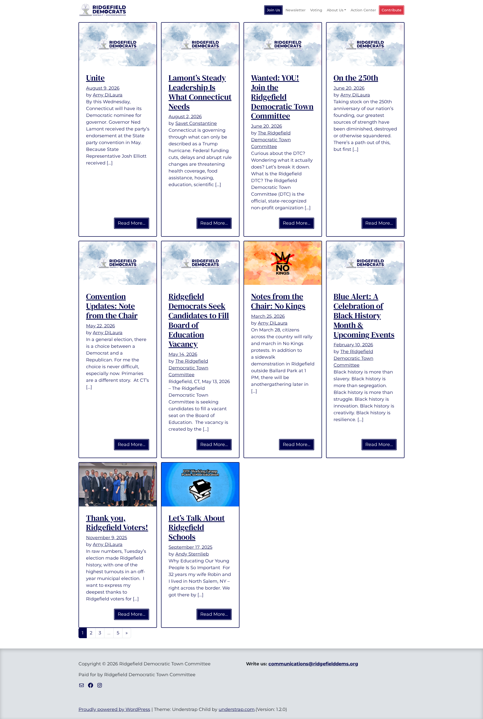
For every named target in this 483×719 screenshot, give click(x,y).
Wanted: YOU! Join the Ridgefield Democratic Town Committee (282, 96)
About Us (335, 10)
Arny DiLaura (108, 95)
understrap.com (237, 709)
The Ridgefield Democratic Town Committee (271, 139)
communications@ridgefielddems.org (313, 664)
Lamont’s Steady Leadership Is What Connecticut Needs (200, 92)
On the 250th (356, 77)
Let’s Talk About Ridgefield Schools (197, 527)
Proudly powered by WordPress (114, 709)
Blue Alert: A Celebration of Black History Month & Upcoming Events (364, 315)
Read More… (133, 223)
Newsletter (296, 10)
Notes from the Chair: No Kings (278, 301)
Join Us (273, 10)
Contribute (391, 10)
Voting (316, 10)
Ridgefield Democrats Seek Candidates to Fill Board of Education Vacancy (199, 320)
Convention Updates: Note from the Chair (112, 306)
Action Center (363, 10)
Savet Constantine (196, 123)
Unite (95, 77)
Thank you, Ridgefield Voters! (117, 522)
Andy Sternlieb (192, 554)
